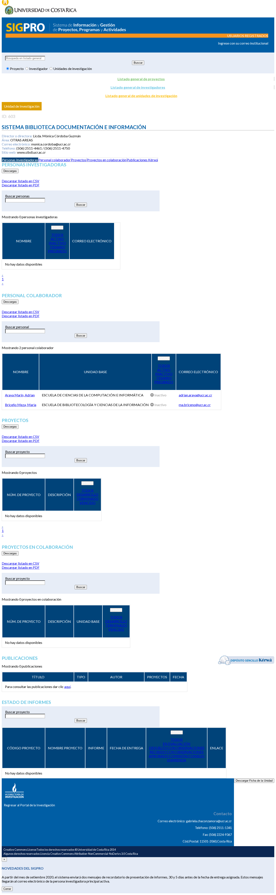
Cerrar (7, 888)
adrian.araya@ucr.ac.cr (195, 395)
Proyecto (17, 68)
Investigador (39, 68)
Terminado (87, 498)
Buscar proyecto (17, 452)
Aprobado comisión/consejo (176, 756)
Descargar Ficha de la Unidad (254, 780)
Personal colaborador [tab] (54, 160)
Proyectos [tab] (78, 160)
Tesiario (57, 247)
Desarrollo (87, 494)
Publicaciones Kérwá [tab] (142, 160)
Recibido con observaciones (177, 752)
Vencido (88, 503)
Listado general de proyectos (141, 79)
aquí (67, 687)
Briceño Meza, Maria (20, 405)
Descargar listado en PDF (20, 185)
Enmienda (176, 760)
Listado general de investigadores (138, 87)
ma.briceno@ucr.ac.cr (195, 405)
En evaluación (176, 744)
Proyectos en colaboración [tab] (106, 160)
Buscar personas (17, 196)
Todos (57, 235)
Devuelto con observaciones (176, 748)
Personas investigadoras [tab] (20, 160)
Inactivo (57, 243)
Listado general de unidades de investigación (141, 96)
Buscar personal (17, 327)
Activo (57, 239)
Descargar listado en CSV (20, 181)
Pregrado (57, 251)
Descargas (10, 171)
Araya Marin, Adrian (20, 395)
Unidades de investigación (72, 68)
